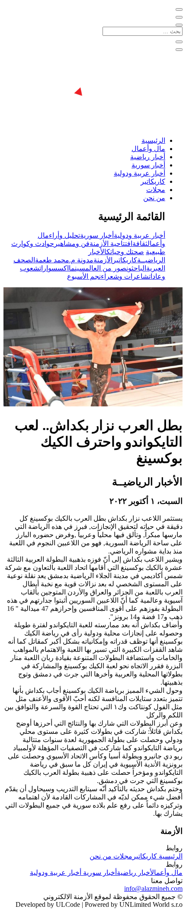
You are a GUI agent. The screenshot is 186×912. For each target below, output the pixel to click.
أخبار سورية (148, 165)
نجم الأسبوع (84, 276)
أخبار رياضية (147, 156)
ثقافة (140, 243)
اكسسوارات (54, 268)
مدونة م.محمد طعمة (64, 260)
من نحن (154, 197)
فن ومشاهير (72, 243)
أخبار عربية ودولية (139, 173)
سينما (77, 268)
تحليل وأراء (64, 235)
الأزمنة (102, 260)
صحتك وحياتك (125, 251)
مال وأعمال (148, 148)
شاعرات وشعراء (125, 276)
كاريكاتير (153, 181)
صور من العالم (105, 268)
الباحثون (136, 268)
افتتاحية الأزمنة (111, 243)
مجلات (155, 189)
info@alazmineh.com (153, 888)
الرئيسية (153, 140)
